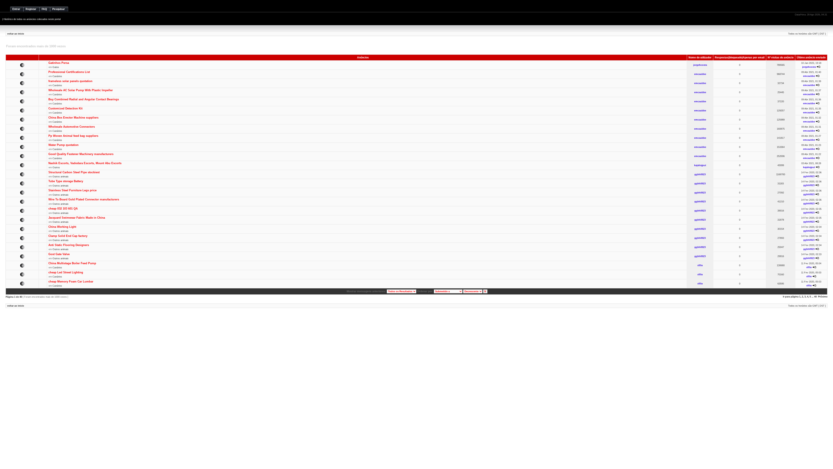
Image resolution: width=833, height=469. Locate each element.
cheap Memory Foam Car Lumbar (70, 281)
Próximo (823, 296)
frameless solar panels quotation (70, 81)
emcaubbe (700, 74)
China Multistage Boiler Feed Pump (72, 263)
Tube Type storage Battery (65, 181)
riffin (700, 265)
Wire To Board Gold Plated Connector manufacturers (83, 199)
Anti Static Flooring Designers (68, 245)
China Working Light (62, 226)
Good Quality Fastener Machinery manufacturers (80, 154)
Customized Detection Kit (65, 108)
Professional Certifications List (69, 72)
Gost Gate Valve (59, 254)
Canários (57, 76)
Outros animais (60, 176)
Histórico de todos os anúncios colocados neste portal (32, 19)
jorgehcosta (700, 65)
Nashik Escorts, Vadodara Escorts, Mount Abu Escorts (84, 163)
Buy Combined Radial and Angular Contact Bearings (83, 99)
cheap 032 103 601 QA (63, 208)
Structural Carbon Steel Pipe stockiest (74, 172)
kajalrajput (700, 165)
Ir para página (791, 296)
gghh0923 (700, 174)
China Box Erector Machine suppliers (73, 117)
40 (815, 296)
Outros (56, 167)
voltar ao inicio (15, 33)
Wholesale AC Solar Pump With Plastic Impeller (80, 90)
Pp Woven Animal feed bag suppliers (73, 135)
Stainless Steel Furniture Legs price (72, 190)
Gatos (55, 67)
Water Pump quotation (63, 145)
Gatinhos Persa (58, 62)
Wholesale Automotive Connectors (71, 126)
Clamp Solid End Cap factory (67, 236)
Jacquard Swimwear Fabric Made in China (76, 217)
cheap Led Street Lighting (65, 272)
